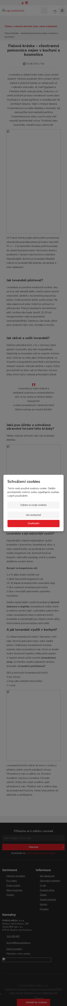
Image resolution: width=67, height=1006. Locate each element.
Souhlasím (33, 523)
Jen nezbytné (33, 515)
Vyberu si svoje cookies (33, 505)
